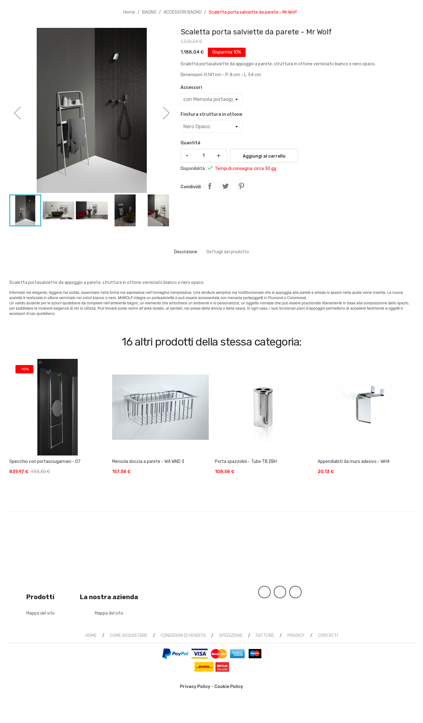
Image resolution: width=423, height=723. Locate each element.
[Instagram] (295, 592)
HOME (91, 635)
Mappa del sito (40, 613)
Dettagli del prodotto (228, 252)
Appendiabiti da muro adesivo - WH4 (354, 461)
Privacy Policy (195, 686)
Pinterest (241, 186)
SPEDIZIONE (230, 635)
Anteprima (57, 404)
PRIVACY (296, 635)
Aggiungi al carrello (264, 156)
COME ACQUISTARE (128, 635)
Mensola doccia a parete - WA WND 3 (148, 461)
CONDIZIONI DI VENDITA (183, 635)
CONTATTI (328, 635)
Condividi (209, 186)
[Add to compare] (100, 476)
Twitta (225, 186)
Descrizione (185, 252)
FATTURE (265, 635)
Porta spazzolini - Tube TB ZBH (246, 461)
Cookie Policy (228, 686)
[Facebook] (264, 592)
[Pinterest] (280, 592)
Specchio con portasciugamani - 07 (45, 461)
